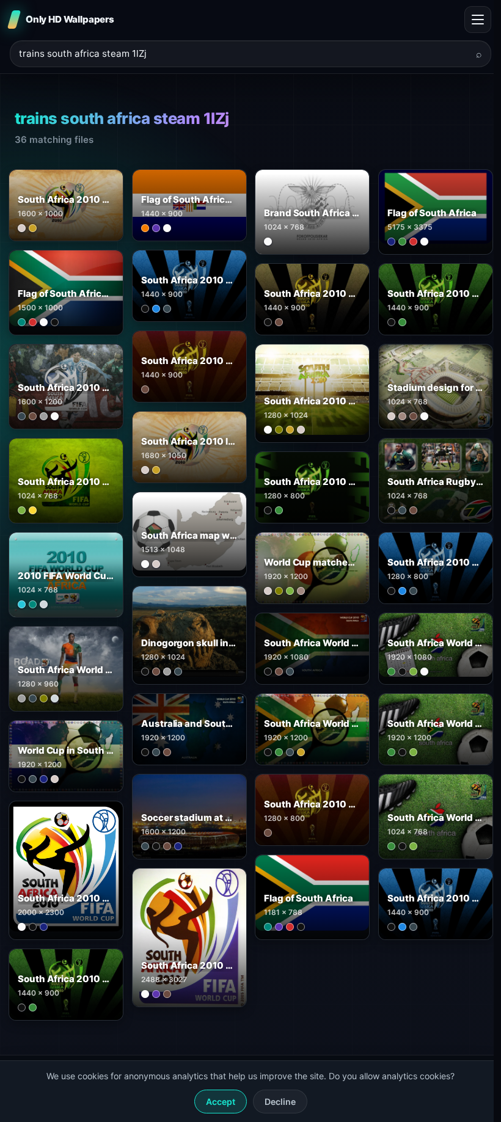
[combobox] (243, 54)
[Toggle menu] (477, 19)
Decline (280, 1101)
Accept (220, 1101)
